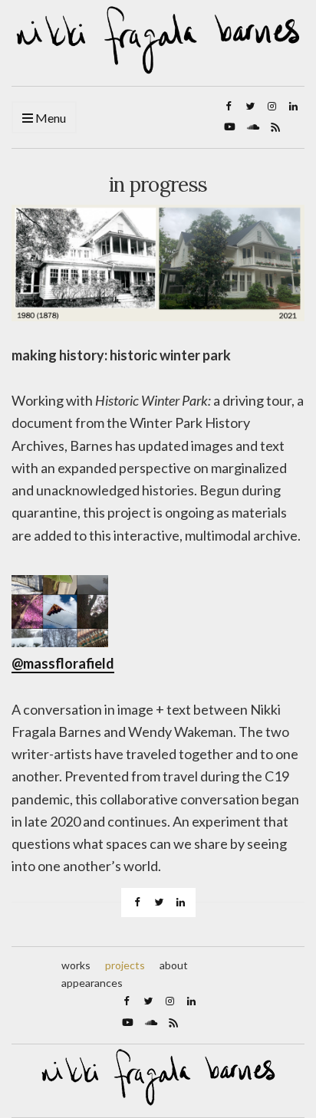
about (174, 965)
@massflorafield (63, 663)
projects (125, 965)
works (76, 965)
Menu (49, 117)
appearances (92, 982)
